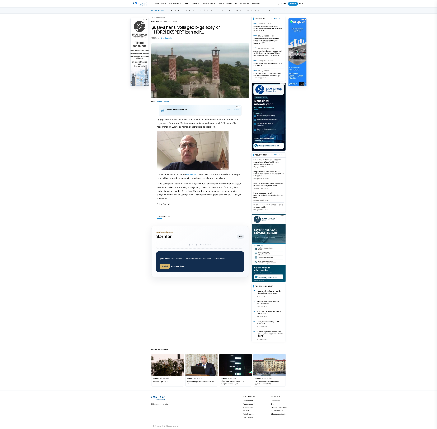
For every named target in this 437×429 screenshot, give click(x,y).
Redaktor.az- (192, 174)
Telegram (166, 101)
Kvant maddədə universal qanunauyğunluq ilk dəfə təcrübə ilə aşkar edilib (268, 195)
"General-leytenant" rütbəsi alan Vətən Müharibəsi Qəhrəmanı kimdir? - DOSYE (270, 334)
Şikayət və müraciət (278, 414)
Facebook (159, 101)
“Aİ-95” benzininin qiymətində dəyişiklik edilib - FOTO (232, 382)
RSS (244, 417)
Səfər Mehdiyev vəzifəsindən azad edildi (200, 382)
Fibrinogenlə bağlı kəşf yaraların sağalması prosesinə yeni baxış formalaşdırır (268, 184)
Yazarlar (256, 4)
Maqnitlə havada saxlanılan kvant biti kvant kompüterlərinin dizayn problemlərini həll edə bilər (268, 174)
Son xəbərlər (175, 4)
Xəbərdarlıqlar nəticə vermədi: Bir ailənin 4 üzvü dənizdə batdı (269, 292)
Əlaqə (273, 404)
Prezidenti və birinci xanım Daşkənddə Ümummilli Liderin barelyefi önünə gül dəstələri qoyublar (267, 75)
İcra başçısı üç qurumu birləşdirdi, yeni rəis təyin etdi (269, 302)
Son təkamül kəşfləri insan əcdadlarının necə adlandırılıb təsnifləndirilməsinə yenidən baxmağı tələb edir (267, 162)
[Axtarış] (273, 3)
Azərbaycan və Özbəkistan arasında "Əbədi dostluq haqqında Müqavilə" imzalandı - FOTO (266, 41)
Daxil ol (165, 266)
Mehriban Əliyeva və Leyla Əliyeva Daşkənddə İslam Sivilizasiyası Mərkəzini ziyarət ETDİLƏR (267, 28)
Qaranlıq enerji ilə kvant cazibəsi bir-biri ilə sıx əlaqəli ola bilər (268, 206)
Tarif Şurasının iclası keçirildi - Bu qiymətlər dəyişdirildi (267, 382)
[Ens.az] (140, 3)
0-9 (168, 10)
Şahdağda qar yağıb (160, 381)
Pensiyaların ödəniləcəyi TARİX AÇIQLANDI (268, 322)
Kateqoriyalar (209, 4)
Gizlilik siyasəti (277, 410)
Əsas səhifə (160, 4)
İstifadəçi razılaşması (279, 407)
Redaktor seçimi (192, 4)
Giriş (284, 4)
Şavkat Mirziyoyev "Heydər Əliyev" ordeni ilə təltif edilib (268, 64)
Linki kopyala (166, 38)
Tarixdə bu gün (242, 4)
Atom (250, 417)
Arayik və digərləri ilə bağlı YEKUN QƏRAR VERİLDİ (269, 312)
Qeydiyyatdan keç (178, 266)
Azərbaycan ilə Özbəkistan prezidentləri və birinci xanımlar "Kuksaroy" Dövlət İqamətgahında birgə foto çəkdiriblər (267, 53)
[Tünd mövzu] (278, 3)
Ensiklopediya (225, 4)
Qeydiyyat (293, 4)
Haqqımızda (275, 400)
